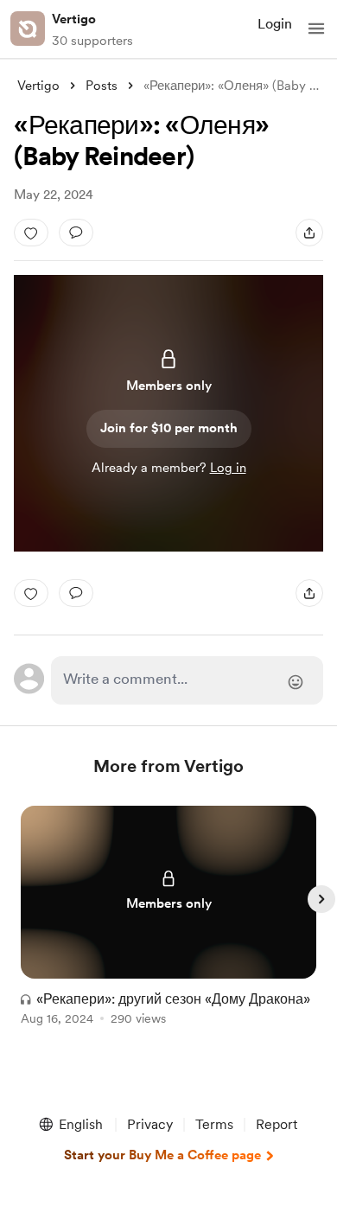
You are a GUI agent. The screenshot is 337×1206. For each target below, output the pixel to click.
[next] (321, 899)
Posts (102, 85)
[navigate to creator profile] (27, 28)
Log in (228, 467)
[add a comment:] (76, 232)
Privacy (150, 1124)
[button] (316, 28)
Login (275, 24)
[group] (168, 925)
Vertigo (74, 19)
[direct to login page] (186, 680)
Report (276, 1124)
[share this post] (309, 232)
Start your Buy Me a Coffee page (162, 1155)
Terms (214, 1124)
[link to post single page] (168, 918)
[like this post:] (31, 232)
